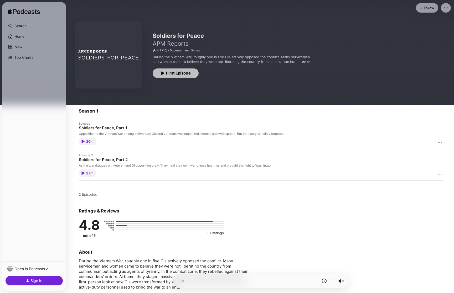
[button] (34, 26)
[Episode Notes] (324, 281)
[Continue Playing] (333, 281)
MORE (306, 62)
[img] (24, 11)
